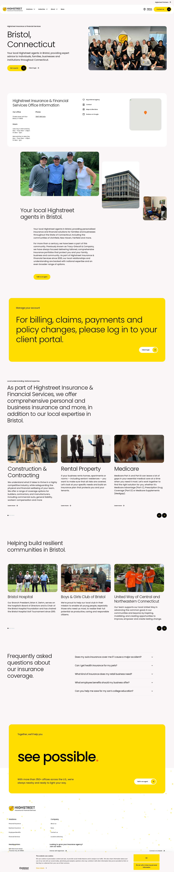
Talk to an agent (41, 277)
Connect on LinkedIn (155, 851)
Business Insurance (15, 828)
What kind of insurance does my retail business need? (103, 674)
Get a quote (14, 68)
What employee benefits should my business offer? (102, 682)
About (53, 9)
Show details (40, 868)
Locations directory (57, 837)
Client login (32, 68)
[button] (145, 112)
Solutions (29, 9)
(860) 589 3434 (41, 117)
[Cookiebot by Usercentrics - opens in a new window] (24, 868)
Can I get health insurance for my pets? (96, 665)
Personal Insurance (15, 824)
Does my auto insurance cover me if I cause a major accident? (108, 656)
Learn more (11, 506)
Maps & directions (92, 109)
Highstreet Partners (161, 2)
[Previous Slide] (159, 515)
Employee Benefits (15, 832)
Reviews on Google (92, 114)
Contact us (160, 9)
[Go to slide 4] (12, 515)
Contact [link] (89, 104)
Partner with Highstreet (57, 851)
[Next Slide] (164, 515)
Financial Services (14, 837)
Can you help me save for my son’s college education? (104, 690)
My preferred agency (93, 100)
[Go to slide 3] (10, 515)
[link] (13, 9)
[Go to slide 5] (13, 515)
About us (53, 824)
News (62, 9)
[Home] (28, 808)
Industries (41, 9)
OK (146, 858)
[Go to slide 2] (9, 515)
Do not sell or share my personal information (146, 866)
